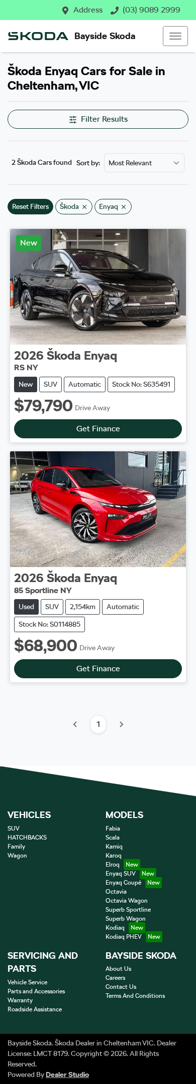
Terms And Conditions (135, 995)
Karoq (114, 855)
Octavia (116, 891)
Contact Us (121, 986)
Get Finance (98, 428)
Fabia (113, 828)
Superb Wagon (126, 918)
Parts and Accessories (36, 991)
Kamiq (114, 846)
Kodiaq (115, 927)
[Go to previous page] (75, 724)
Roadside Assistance (35, 1009)
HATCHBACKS (27, 837)
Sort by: (88, 162)
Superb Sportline (128, 909)
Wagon (17, 855)
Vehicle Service (27, 982)
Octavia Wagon (127, 900)
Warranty (20, 1000)
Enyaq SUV (121, 873)
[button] (175, 36)
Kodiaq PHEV (124, 936)
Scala (113, 837)
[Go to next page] (121, 724)
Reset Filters (30, 206)
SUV (14, 828)
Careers (115, 977)
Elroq (113, 864)
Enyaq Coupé (123, 882)
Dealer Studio (67, 1074)
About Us (118, 968)
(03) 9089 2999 (151, 10)
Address (88, 10)
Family (16, 846)
